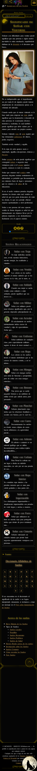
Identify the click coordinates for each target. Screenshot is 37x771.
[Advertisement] (18, 686)
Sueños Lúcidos (16, 629)
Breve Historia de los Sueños (17, 624)
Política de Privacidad (10, 758)
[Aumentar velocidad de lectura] (18, 228)
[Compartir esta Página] (11, 1)
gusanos (10, 159)
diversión (16, 44)
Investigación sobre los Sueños (17, 646)
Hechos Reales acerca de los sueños (19, 643)
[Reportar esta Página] (20, 1)
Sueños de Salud (16, 641)
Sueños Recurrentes (17, 635)
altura (20, 184)
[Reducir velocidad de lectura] (22, 228)
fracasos (5, 154)
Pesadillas (13, 632)
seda (23, 134)
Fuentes (8, 554)
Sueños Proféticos (16, 638)
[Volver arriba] (29, 662)
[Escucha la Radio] (15, 1)
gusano (20, 165)
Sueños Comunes (12, 649)
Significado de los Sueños (17, 6)
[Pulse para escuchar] (15, 228)
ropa (17, 134)
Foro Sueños (10, 655)
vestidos (23, 172)
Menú (34, 1)
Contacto (18, 763)
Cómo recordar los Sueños (16, 652)
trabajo (12, 162)
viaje (25, 115)
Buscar (28, 15)
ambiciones (18, 136)
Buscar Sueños (18, 12)
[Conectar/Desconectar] (6, 1)
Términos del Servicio (26, 756)
